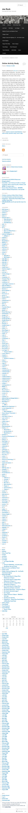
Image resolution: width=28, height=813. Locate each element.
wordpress (4, 535)
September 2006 (6, 771)
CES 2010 (6, 255)
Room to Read (5, 453)
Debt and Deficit (6, 285)
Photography (7, 232)
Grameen (4, 323)
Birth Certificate (7, 411)
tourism (4, 504)
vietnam (4, 519)
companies (4, 277)
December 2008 (5, 726)
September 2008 (6, 731)
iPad (3, 340)
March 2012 (5, 662)
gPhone (4, 322)
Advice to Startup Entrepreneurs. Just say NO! (13, 189)
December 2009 (5, 706)
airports (4, 214)
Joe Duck (6, 9)
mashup (4, 368)
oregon (4, 419)
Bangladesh (5, 240)
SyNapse (6, 236)
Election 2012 (5, 297)
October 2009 (5, 710)
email (3, 298)
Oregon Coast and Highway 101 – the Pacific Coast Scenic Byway (13, 39)
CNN (5, 404)
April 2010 (4, 700)
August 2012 (5, 653)
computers (4, 280)
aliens (3, 216)
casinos (4, 250)
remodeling (5, 443)
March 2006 (5, 781)
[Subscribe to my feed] (3, 151)
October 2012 (5, 650)
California (6, 477)
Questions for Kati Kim (9, 597)
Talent (3, 496)
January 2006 (5, 784)
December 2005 (5, 786)
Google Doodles (6, 318)
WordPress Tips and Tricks (10, 566)
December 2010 (5, 687)
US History (4, 510)
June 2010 (4, 696)
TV (2, 507)
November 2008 (5, 728)
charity (3, 265)
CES (3, 254)
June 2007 (4, 756)
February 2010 (5, 703)
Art (3, 227)
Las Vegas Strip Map (9, 561)
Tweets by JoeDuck (6, 161)
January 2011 (5, 685)
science (4, 457)
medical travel (5, 380)
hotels (3, 333)
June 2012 (4, 657)
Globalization (5, 313)
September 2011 (6, 672)
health (3, 327)
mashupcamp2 (5, 370)
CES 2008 (4, 259)
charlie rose (5, 267)
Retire (3, 448)
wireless (4, 534)
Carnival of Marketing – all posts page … (13, 564)
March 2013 (5, 642)
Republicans (7, 433)
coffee (3, 275)
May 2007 (4, 758)
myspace (4, 396)
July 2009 (4, 715)
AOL (3, 224)
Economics (5, 293)
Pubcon (4, 439)
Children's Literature (9, 358)
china (3, 270)
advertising (4, 211)
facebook (4, 302)
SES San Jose (5, 467)
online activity (5, 133)
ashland (4, 237)
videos (3, 517)
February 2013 (5, 643)
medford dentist (6, 376)
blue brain (4, 247)
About (19, 50)
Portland (4, 434)
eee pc (3, 295)
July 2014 (4, 639)
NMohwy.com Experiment (8, 406)
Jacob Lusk (5, 343)
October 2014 (5, 637)
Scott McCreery (7, 222)
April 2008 (4, 740)
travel (3, 506)
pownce (4, 438)
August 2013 (5, 640)
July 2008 (4, 735)
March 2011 (5, 682)
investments (5, 338)
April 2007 (4, 759)
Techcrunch (5, 497)
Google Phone (5, 320)
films (3, 303)
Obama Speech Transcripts (8, 413)
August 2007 (5, 753)
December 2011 (5, 667)
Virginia (6, 489)
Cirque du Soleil (8, 351)
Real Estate (4, 441)
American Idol (5, 217)
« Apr (6, 628)
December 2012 (5, 647)
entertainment (5, 300)
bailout (3, 239)
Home (3, 25)
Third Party (4, 502)
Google (4, 315)
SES (3, 466)
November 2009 (5, 708)
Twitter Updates (6, 159)
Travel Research (13, 47)
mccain (4, 375)
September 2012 (6, 652)
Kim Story (11, 28)
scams (3, 456)
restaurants (4, 446)
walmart (4, 520)
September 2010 (6, 692)
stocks (3, 491)
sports (3, 474)
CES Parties (7, 257)
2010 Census (5, 209)
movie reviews (5, 391)
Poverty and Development (8, 436)
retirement (4, 449)
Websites (4, 527)
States (3, 476)
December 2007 (5, 746)
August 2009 (5, 713)
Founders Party (5, 307)
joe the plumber (8, 431)
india (3, 335)
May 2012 (4, 658)
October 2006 (5, 769)
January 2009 (5, 725)
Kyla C (8, 167)
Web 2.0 (4, 524)
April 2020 (4, 634)
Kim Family (5, 348)
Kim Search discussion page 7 (11, 591)
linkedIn (4, 355)
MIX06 (3, 386)
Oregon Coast (5, 34)
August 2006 (5, 773)
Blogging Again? (13, 171)
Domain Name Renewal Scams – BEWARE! (12, 188)
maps (3, 363)
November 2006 (5, 768)
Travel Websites (5, 50)
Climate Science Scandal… (17, 167)
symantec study (12, 133)
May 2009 (4, 718)
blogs (3, 245)
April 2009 (4, 720)
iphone (3, 342)
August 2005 (5, 789)
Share (3, 146)
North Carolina (7, 484)
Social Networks (18, 132)
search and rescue (6, 462)
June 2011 (4, 677)
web (3, 522)
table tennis (5, 494)
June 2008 (4, 736)
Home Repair (5, 330)
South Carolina (7, 487)
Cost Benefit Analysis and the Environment (12, 197)
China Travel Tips (16, 25)
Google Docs (5, 317)
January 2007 (5, 764)
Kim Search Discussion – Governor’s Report (14, 589)
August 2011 (5, 673)
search (3, 461)
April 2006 (4, 779)
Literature (4, 356)
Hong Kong (5, 332)
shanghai (4, 469)
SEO (3, 464)
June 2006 (4, 776)
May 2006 (4, 778)
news (3, 403)
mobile (3, 388)
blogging (4, 244)
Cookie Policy (8, 807)
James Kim (4, 345)
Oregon (5, 486)
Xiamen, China (7, 609)
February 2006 (5, 783)
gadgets (4, 308)
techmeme (4, 499)
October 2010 (5, 690)
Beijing (4, 242)
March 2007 (5, 761)
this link (15, 70)
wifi (3, 530)
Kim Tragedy (7, 592)
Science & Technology (7, 459)
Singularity (4, 471)
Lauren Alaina (5, 353)
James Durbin (7, 221)
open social (5, 418)
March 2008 (5, 741)
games (3, 310)
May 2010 (4, 698)
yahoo (3, 539)
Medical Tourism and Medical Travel (10, 31)
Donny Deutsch (5, 290)
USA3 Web (13, 50)
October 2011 (5, 670)
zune (3, 544)
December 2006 (5, 766)
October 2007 (5, 749)
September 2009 (6, 711)
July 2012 (4, 655)
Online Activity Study (10, 63)
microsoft (4, 381)
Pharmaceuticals (6, 426)
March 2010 (5, 701)
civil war (4, 272)
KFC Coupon (5, 346)
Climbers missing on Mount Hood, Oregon (12, 195)
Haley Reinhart (7, 219)
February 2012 (5, 663)
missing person (6, 385)
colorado (6, 479)
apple (3, 226)
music (3, 395)
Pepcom (4, 423)
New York (6, 482)
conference (4, 282)
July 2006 (4, 774)
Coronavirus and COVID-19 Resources (11, 179)
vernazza (4, 515)
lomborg (4, 361)
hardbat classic (5, 325)
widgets (4, 529)
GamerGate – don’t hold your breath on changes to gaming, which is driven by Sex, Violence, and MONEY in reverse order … (14, 184)
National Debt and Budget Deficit (10, 398)
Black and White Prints (9, 231)
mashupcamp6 (5, 371)
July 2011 (4, 675)
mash (3, 366)
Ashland (9, 25)
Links (23, 28)
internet (8, 132)
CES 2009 (4, 260)
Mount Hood (5, 390)
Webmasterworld (6, 525)
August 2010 (5, 693)
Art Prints (6, 229)
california (4, 249)
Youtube (4, 542)
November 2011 (5, 668)
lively (3, 360)
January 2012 (5, 665)
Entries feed (5, 798)
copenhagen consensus (8, 284)
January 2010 (5, 705)
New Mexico (5, 401)
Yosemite (4, 540)
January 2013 (5, 645)
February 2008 (5, 743)
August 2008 (5, 733)
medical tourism (6, 378)
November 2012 (5, 648)
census (4, 252)
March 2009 (5, 721)
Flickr (3, 305)
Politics (4, 428)
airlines (4, 212)
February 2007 (5, 763)
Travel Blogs (5, 47)
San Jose (4, 454)
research (12, 132)
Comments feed (6, 800)
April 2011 (4, 680)
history (3, 328)
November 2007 (5, 748)
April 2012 (4, 660)
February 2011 (5, 683)
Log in (3, 797)
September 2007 (6, 751)
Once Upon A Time (6, 416)
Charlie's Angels (6, 269)
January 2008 (5, 745)
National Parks (5, 400)
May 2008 (4, 738)
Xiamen (4, 537)
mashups (4, 373)
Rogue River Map (6, 43)
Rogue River (5, 451)
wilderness (4, 532)
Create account (5, 795)
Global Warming (6, 312)
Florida (5, 481)
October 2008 (5, 730)
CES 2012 (4, 264)
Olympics (4, 414)
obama (3, 409)
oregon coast (5, 421)
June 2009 (4, 716)
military (4, 383)
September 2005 (6, 788)
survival (4, 492)
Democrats (6, 429)
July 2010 (4, 695)
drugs (3, 292)
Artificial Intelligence (7, 234)
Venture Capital (5, 514)
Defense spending (6, 287)
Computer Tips (5, 279)
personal (4, 424)
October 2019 (5, 635)
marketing (4, 365)
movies (4, 393)
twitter (3, 509)
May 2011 (4, 678)
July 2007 (4, 754)
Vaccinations (5, 512)
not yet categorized (6, 408)
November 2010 (5, 688)
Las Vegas (17, 28)
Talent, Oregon (15, 43)
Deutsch (4, 289)
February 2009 (5, 723)
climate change (5, 274)
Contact (4, 53)
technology (4, 501)
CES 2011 (4, 262)
